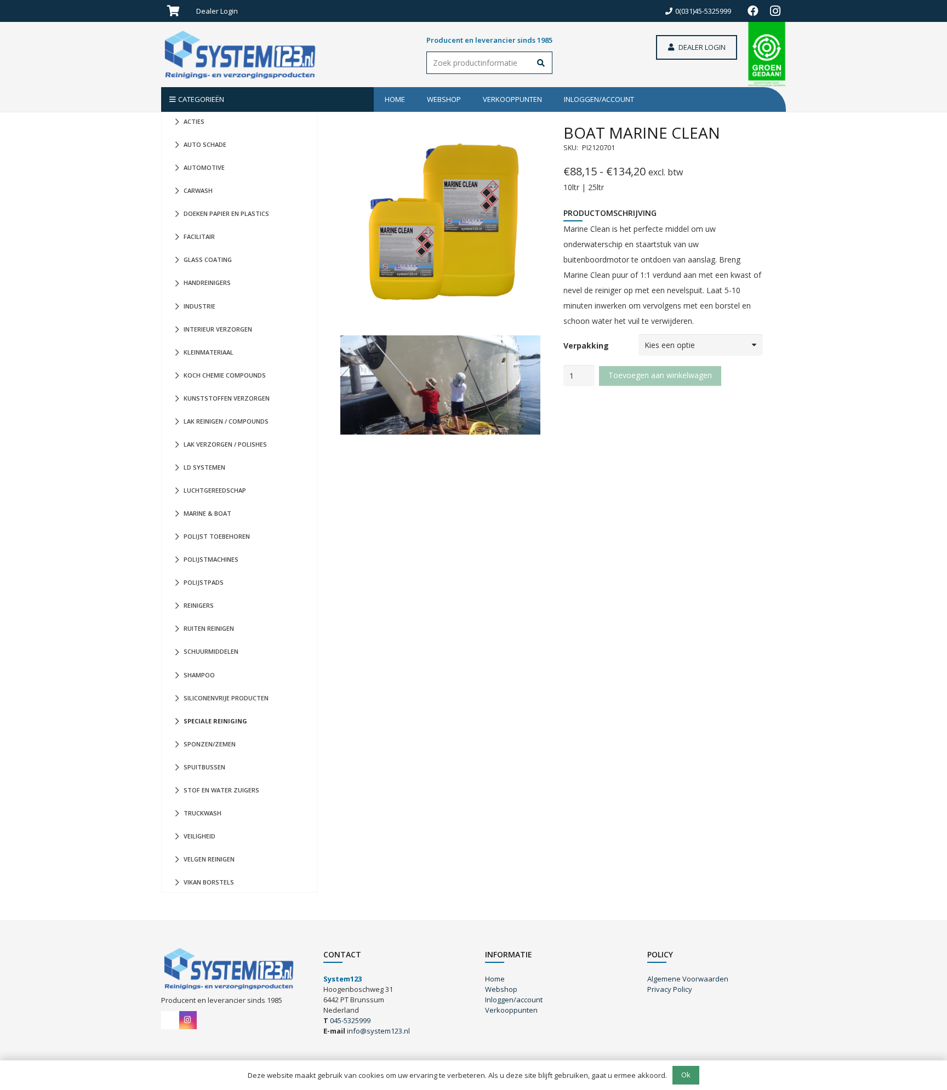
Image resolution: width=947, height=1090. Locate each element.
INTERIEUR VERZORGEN (218, 329)
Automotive (204, 167)
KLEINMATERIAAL (208, 352)
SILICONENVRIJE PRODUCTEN (226, 698)
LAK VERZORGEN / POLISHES (225, 444)
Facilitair (199, 236)
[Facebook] (753, 11)
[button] (242, 11)
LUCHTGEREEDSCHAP (215, 490)
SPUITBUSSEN (204, 767)
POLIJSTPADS (204, 582)
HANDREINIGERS (207, 282)
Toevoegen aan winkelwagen (660, 375)
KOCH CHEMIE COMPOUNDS (225, 375)
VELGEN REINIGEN (209, 859)
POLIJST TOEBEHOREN (217, 536)
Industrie (199, 306)
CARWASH (198, 190)
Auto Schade (205, 144)
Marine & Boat (207, 513)
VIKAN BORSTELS (209, 882)
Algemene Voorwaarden (687, 979)
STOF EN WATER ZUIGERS (221, 790)
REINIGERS (199, 605)
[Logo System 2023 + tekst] (242, 54)
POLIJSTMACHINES (211, 559)
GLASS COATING (208, 259)
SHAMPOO (199, 675)
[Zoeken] (541, 64)
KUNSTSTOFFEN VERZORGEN (227, 398)
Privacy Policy (669, 989)
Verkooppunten (511, 1010)
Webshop (501, 989)
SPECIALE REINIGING (215, 721)
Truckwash (202, 813)
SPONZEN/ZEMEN (210, 744)
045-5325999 (350, 1020)
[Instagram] (775, 11)
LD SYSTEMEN (204, 467)
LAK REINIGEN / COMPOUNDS (226, 421)
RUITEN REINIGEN (209, 628)
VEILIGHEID (199, 836)
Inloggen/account (514, 1000)
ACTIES (194, 121)
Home (495, 979)
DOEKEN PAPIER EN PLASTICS (226, 213)
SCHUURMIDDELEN (211, 651)
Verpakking (586, 345)
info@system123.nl (378, 1031)
